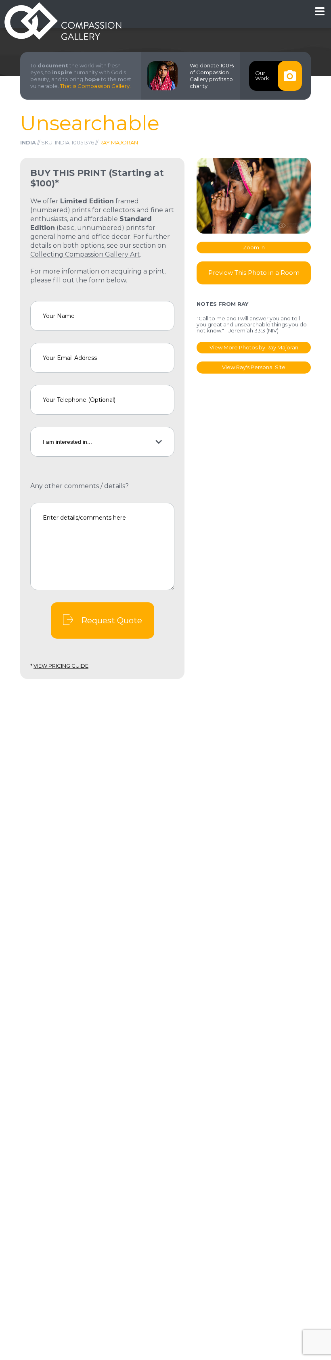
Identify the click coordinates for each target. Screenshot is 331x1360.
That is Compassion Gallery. (95, 86)
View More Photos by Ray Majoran (253, 347)
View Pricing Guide (61, 665)
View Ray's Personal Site (253, 367)
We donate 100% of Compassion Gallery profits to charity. (212, 75)
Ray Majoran (118, 142)
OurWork (262, 75)
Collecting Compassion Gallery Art (85, 254)
